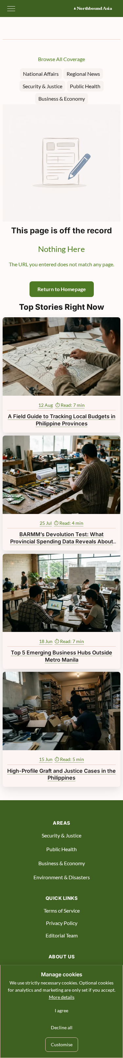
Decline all (61, 1027)
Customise (61, 1044)
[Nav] (11, 8)
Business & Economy (61, 98)
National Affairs (41, 74)
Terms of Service (62, 910)
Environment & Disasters (61, 877)
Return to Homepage (61, 289)
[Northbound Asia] (96, 8)
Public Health (85, 86)
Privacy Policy (61, 923)
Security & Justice (42, 86)
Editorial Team (62, 935)
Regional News (83, 74)
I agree (61, 1010)
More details (61, 997)
